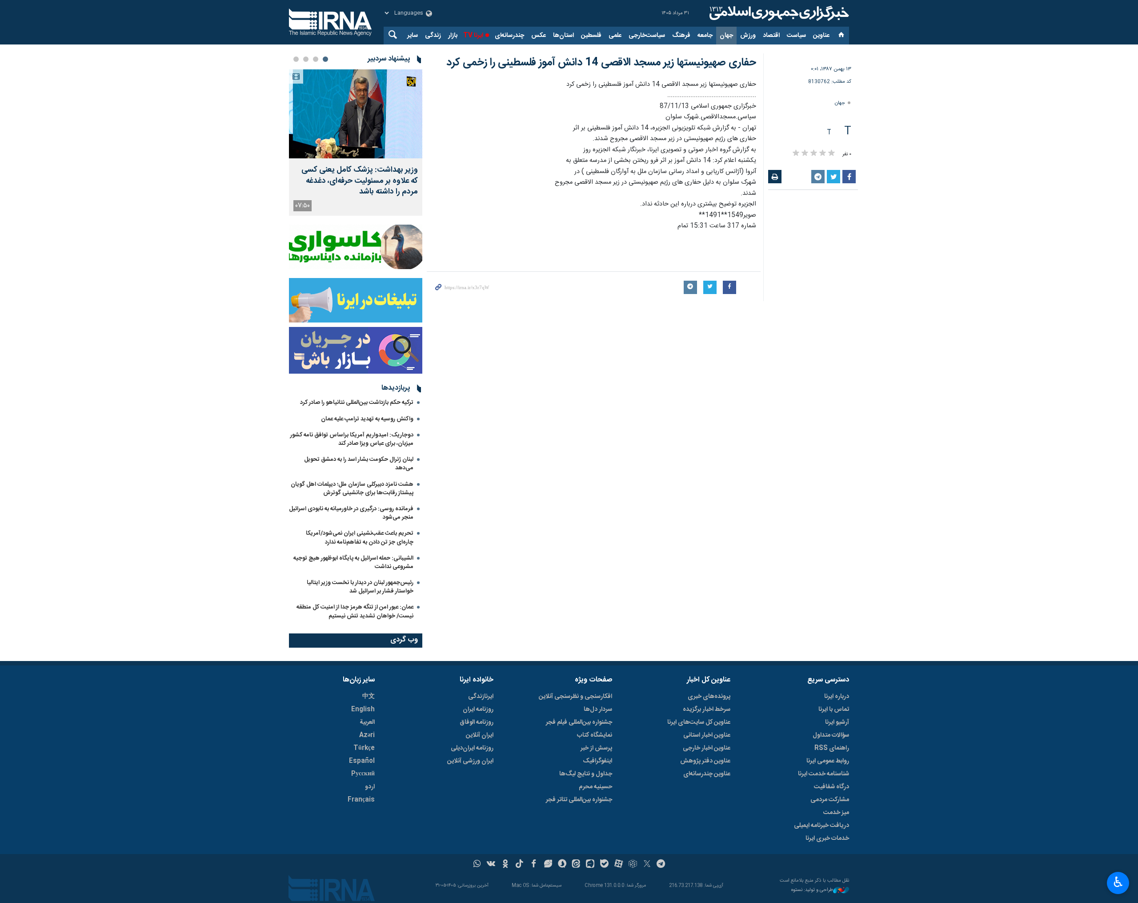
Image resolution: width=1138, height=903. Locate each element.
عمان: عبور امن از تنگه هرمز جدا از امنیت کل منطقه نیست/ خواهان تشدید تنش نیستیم (355, 611)
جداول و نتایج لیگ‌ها (585, 774)
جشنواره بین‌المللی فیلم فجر (579, 722)
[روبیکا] (633, 865)
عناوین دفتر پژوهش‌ (705, 761)
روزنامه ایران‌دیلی (472, 748)
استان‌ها (563, 35)
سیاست (796, 35)
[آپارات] (619, 865)
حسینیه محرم (595, 787)
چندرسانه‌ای (509, 35)
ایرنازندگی (480, 696)
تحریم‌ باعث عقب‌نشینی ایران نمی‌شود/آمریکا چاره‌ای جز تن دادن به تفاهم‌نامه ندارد (359, 537)
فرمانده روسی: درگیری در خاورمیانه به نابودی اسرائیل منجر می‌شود (351, 513)
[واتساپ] (477, 865)
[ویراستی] (548, 865)
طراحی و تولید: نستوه (812, 890)
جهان (726, 35)
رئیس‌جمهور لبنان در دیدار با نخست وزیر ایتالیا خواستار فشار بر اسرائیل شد (360, 587)
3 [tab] (306, 59)
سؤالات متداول (831, 735)
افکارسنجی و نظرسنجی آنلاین (575, 696)
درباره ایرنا (836, 696)
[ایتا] (576, 865)
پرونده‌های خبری (709, 696)
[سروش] (562, 865)
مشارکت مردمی (829, 799)
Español (362, 761)
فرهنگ (681, 35)
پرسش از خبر (596, 748)
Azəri (367, 735)
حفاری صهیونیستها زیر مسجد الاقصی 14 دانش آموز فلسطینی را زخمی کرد (601, 63)
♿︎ (1118, 882)
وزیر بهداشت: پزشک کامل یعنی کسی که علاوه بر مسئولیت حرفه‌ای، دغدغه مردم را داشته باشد (359, 181)
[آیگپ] (590, 865)
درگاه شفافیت (831, 787)
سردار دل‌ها (598, 709)
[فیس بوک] (534, 865)
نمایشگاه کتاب (594, 735)
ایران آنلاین (479, 735)
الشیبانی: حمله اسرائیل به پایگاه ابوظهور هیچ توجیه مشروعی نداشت (353, 562)
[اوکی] (505, 865)
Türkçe (364, 748)
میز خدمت (836, 812)
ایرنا (778, 13)
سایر (412, 35)
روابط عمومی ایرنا (827, 761)
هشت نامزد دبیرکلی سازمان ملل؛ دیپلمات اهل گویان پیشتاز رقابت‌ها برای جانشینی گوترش (352, 489)
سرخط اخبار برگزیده (706, 709)
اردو (370, 787)
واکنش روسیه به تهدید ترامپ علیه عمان (367, 419)
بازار (452, 35)
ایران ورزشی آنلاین (470, 761)
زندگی (433, 35)
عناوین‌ (821, 35)
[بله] (604, 865)
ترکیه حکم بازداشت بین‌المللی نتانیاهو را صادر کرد (356, 402)
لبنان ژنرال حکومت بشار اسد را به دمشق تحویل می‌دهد (358, 464)
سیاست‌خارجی (647, 35)
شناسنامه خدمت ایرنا (823, 774)
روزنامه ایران (478, 709)
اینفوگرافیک (597, 761)
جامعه (705, 35)
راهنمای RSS (831, 748)
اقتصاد (771, 35)
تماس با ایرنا (833, 709)
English (363, 709)
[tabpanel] (355, 142)
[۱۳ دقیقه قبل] (355, 113)
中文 (368, 696)
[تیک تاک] (519, 865)
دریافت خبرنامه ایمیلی (821, 825)
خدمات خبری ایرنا (827, 838)
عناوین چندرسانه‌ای (706, 774)
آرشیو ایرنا (837, 722)
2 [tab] (315, 59)
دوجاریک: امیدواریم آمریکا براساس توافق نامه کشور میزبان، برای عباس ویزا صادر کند (351, 439)
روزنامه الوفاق (476, 722)
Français (361, 799)
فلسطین (591, 35)
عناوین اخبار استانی (706, 735)
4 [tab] (296, 59)
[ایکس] (647, 865)
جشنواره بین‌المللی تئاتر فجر (579, 799)
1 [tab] (325, 59)
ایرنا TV (473, 35)
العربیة (367, 722)
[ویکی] (491, 865)
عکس (538, 35)
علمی (615, 35)
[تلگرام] (661, 865)
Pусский (363, 774)
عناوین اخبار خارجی (706, 748)
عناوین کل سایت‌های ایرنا (698, 722)
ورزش (748, 35)
